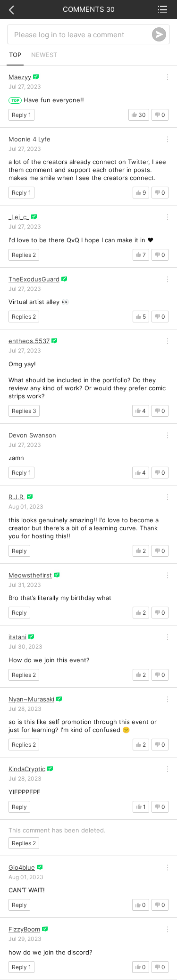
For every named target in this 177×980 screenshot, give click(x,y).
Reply (19, 550)
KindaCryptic (26, 769)
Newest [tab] (44, 54)
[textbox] (83, 34)
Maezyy (19, 77)
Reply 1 (21, 114)
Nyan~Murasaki (31, 699)
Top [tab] (15, 54)
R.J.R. (16, 497)
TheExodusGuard (33, 279)
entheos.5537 (29, 341)
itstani (17, 637)
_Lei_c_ (18, 217)
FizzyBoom (24, 929)
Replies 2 (24, 254)
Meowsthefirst (30, 575)
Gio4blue (21, 867)
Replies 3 (24, 410)
